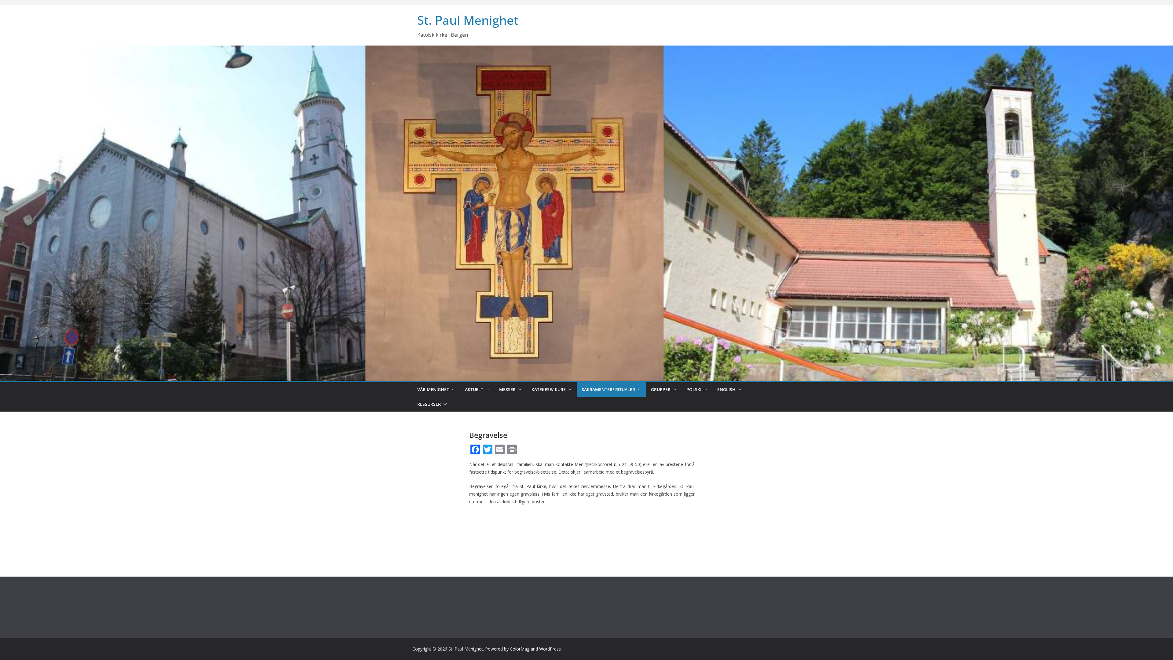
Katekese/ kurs (549, 389)
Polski (693, 389)
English (726, 389)
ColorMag (519, 649)
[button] (452, 389)
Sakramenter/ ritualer (608, 389)
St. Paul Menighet (467, 20)
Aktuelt (474, 389)
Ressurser (429, 404)
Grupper (661, 389)
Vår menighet (433, 389)
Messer (507, 389)
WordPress (550, 649)
